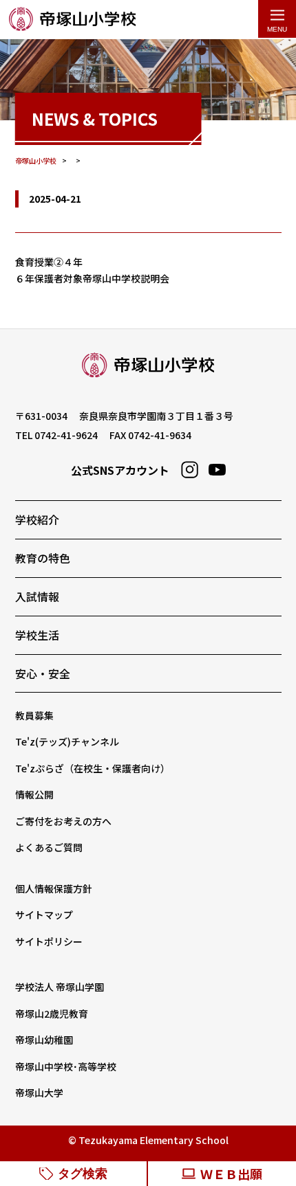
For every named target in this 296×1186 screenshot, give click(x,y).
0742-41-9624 (66, 435)
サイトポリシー (49, 941)
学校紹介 (37, 519)
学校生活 (37, 635)
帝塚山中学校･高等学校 (65, 1066)
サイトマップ (44, 914)
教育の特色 (42, 558)
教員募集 (34, 715)
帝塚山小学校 (72, 19)
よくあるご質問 (49, 847)
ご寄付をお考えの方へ (63, 821)
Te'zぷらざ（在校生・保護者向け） (92, 768)
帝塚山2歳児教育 (51, 1013)
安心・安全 (42, 673)
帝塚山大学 (39, 1092)
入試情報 (37, 596)
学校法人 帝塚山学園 (59, 987)
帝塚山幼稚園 (44, 1040)
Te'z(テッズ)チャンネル (67, 741)
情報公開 (34, 794)
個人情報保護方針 (53, 888)
